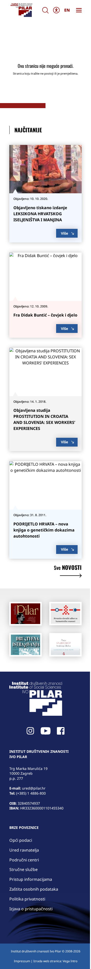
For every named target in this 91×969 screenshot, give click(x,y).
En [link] (67, 10)
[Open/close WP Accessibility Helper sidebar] (56, 10)
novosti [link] (68, 568)
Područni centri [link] (24, 860)
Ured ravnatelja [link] (24, 850)
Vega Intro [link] (70, 961)
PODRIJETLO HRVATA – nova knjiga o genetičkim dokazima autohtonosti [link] (44, 530)
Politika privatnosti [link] (27, 899)
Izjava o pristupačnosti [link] (31, 909)
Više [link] (64, 233)
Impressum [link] (22, 961)
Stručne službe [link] (23, 869)
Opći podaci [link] (20, 840)
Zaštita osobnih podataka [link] (33, 889)
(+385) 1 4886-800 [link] (31, 793)
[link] (21, 10)
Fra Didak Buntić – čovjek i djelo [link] (45, 315)
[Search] (45, 10)
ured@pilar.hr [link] (34, 788)
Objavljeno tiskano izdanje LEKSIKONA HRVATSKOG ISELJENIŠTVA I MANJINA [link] (40, 214)
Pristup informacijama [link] (30, 879)
